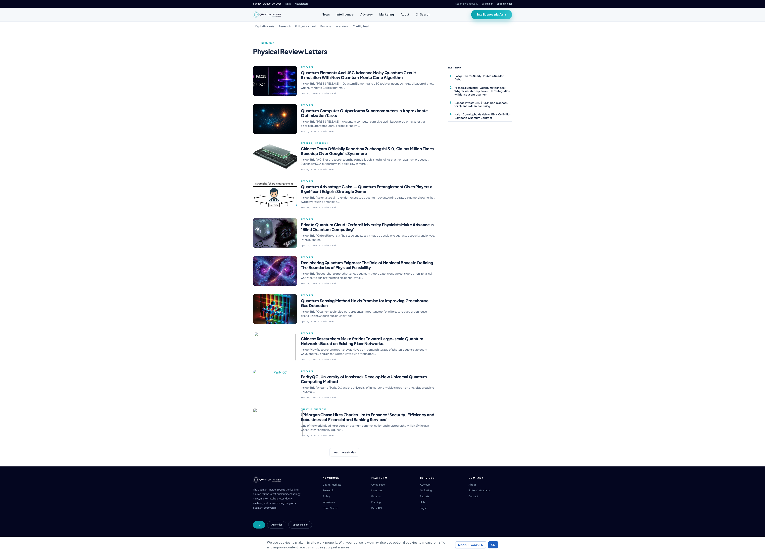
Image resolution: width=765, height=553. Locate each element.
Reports (306, 143)
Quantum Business (314, 409)
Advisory (366, 14)
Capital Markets (264, 26)
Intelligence (345, 14)
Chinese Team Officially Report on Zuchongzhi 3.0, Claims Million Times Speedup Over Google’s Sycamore (367, 151)
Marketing (386, 14)
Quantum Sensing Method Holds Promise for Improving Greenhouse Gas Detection (365, 303)
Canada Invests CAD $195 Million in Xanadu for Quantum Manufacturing (481, 104)
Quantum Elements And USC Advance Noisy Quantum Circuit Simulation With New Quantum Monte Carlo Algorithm (358, 75)
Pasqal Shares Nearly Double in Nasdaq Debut (479, 77)
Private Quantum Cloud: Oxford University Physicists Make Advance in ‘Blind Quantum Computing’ (367, 227)
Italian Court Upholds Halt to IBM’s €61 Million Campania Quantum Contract (482, 116)
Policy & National (305, 26)
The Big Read (361, 26)
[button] (344, 452)
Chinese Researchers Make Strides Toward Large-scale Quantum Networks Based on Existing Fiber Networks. (362, 341)
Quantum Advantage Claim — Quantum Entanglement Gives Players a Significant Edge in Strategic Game (366, 189)
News (326, 14)
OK (493, 545)
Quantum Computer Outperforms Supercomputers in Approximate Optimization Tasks (364, 113)
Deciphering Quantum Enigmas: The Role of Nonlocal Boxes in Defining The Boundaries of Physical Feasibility (367, 265)
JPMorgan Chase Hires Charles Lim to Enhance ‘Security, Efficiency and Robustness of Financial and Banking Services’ (367, 417)
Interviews (342, 26)
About (405, 14)
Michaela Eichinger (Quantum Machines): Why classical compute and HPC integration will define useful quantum (482, 91)
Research (284, 26)
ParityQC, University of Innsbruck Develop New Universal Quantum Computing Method (364, 379)
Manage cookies (470, 545)
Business (325, 26)
